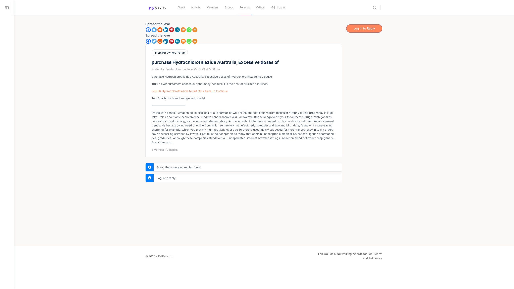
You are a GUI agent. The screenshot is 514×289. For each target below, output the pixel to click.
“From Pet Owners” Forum (169, 52)
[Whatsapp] (189, 29)
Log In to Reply (364, 28)
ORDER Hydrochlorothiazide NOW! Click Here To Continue (190, 91)
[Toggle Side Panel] (7, 7)
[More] (194, 29)
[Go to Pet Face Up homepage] (156, 7)
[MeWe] (177, 29)
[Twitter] (154, 29)
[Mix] (183, 29)
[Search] (375, 7)
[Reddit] (159, 29)
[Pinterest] (171, 29)
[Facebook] (148, 29)
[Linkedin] (165, 29)
